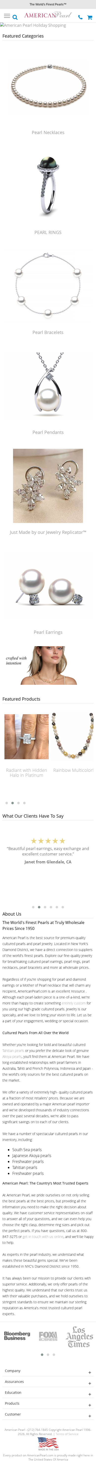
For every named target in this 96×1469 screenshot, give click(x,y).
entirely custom (74, 1003)
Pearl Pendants (48, 432)
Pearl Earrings (48, 632)
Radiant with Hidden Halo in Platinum (26, 772)
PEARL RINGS (48, 232)
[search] (15, 16)
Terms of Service (67, 1434)
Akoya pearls (12, 1056)
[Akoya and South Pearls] (48, 683)
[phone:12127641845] (80, 16)
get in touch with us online (43, 1236)
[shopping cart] (90, 15)
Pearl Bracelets (48, 332)
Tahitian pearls (13, 1050)
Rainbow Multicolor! (73, 770)
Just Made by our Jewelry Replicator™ (48, 532)
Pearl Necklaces (48, 132)
